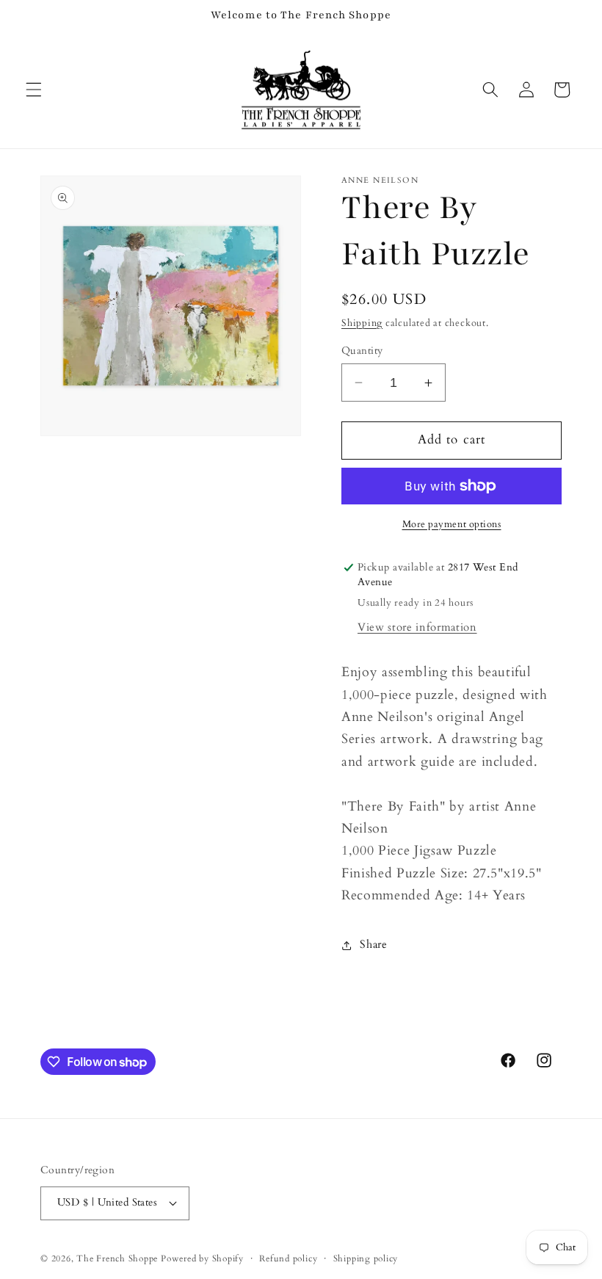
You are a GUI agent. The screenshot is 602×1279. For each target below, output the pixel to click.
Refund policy (288, 1258)
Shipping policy (366, 1258)
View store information (417, 627)
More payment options (451, 524)
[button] (33, 89)
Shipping (361, 323)
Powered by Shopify (202, 1258)
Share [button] (373, 944)
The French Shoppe (117, 1258)
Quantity (362, 351)
